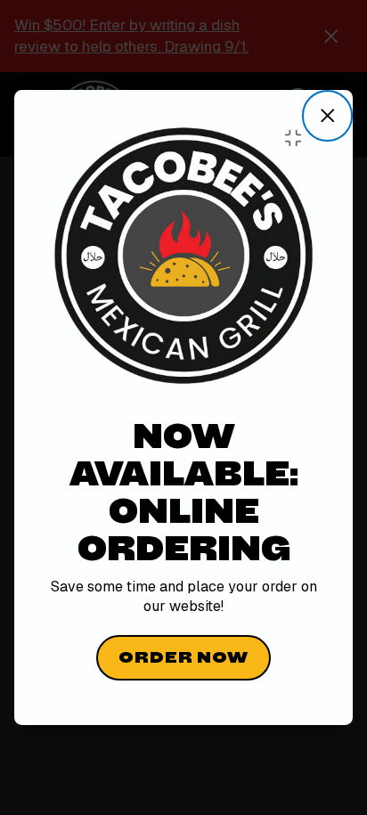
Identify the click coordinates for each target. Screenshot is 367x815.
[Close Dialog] (328, 116)
